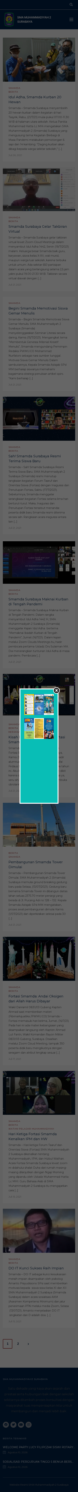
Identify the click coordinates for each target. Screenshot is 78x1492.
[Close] (56, 690)
